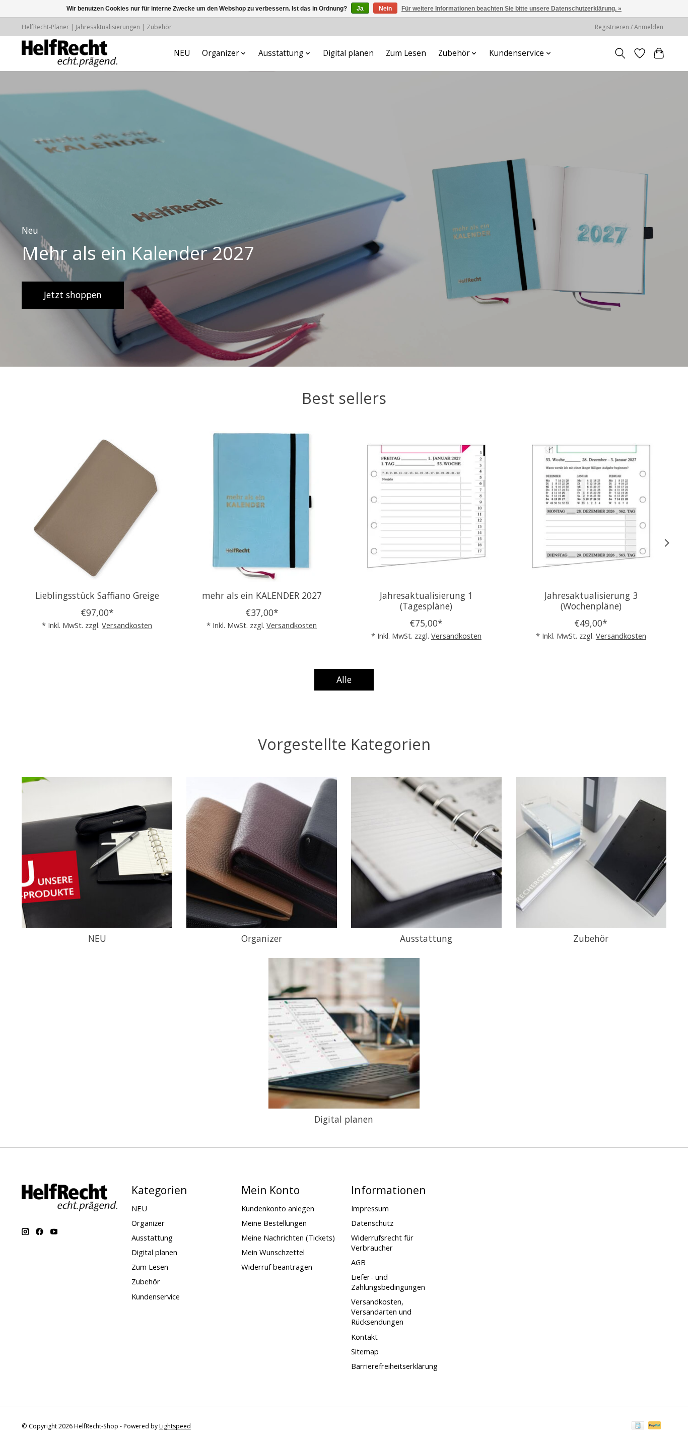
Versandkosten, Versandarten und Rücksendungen (381, 1311)
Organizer (261, 938)
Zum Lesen (406, 53)
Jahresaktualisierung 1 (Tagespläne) (426, 600)
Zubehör (590, 938)
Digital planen (348, 53)
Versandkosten (127, 625)
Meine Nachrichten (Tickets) (288, 1237)
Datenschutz (372, 1223)
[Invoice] (638, 1426)
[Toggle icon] (620, 53)
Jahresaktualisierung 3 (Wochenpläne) (591, 600)
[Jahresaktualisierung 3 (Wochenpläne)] (591, 506)
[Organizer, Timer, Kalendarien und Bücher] (69, 53)
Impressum (370, 1208)
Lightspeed (175, 1426)
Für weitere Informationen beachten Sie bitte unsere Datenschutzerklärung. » (511, 8)
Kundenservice (155, 1296)
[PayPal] (654, 1426)
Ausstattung (426, 938)
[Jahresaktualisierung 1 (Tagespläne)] (426, 506)
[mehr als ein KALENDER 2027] (261, 506)
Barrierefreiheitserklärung (394, 1366)
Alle (344, 679)
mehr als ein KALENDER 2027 (262, 595)
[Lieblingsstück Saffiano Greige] (97, 506)
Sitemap (365, 1351)
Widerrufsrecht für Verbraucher (382, 1242)
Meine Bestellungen (274, 1223)
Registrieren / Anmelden (629, 27)
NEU (182, 53)
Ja (360, 8)
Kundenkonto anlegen (277, 1208)
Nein (385, 8)
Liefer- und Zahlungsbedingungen (388, 1282)
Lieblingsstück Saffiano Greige (97, 595)
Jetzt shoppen (73, 295)
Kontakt (364, 1337)
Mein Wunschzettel (273, 1252)
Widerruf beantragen (276, 1267)
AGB (358, 1262)
